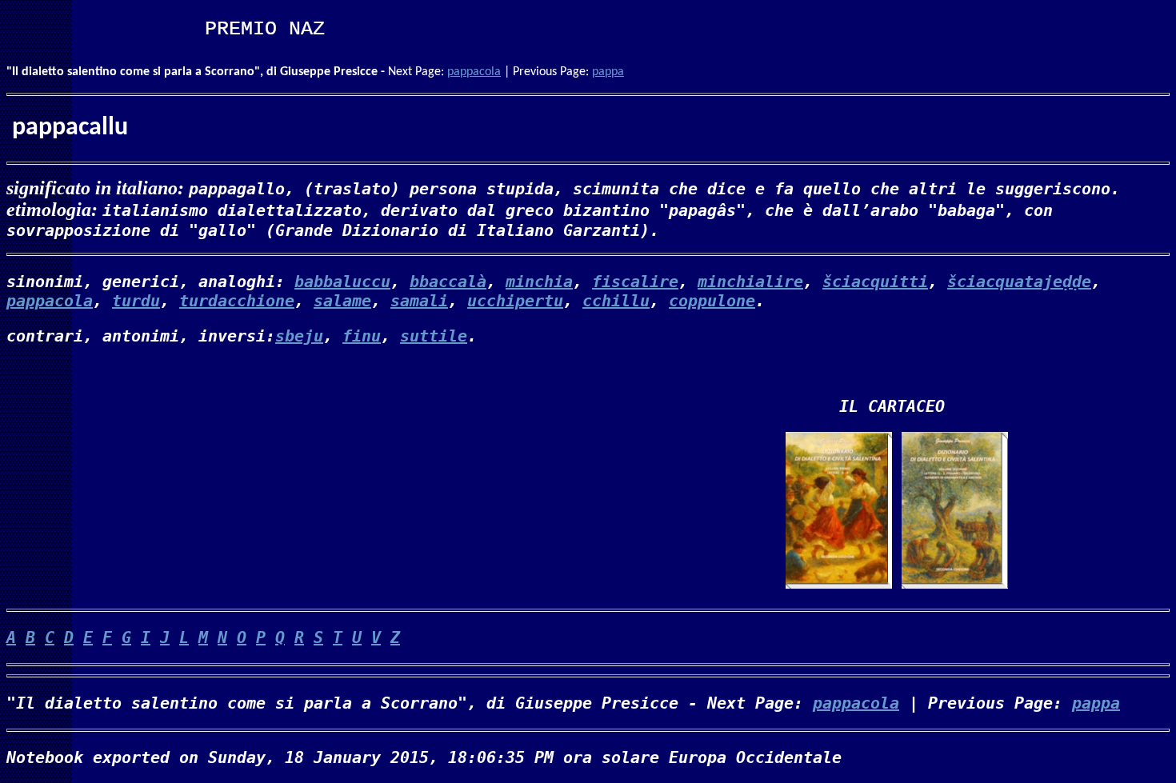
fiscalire (635, 281)
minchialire (750, 281)
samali (419, 300)
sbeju (299, 336)
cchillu (616, 300)
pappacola (474, 72)
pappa (608, 72)
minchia (539, 281)
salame (342, 300)
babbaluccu (342, 281)
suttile (433, 336)
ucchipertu (515, 300)
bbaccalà (448, 281)
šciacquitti (875, 281)
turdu (136, 300)
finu (361, 336)
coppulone (712, 300)
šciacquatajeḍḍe (1019, 281)
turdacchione (236, 300)
